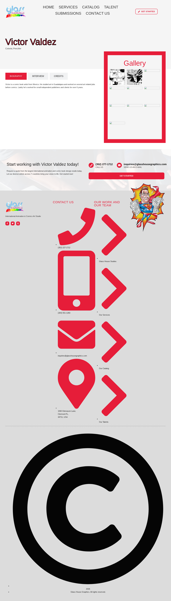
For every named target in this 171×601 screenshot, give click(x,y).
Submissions (68, 13)
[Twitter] (13, 223)
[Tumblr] (18, 223)
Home (48, 7)
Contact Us (98, 13)
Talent (111, 7)
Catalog (91, 7)
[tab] (16, 76)
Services (68, 7)
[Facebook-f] (7, 223)
